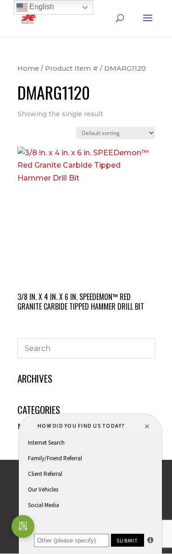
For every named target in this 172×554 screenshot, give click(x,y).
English (41, 7)
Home (28, 68)
